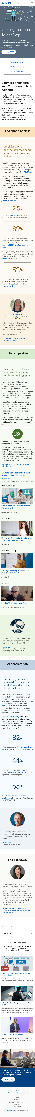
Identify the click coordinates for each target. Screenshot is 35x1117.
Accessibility (17, 1106)
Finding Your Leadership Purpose (15, 603)
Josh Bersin (7, 842)
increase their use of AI (18, 772)
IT (14, 258)
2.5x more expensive (11, 215)
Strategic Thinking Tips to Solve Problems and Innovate (15, 572)
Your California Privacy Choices (17, 1102)
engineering (6, 258)
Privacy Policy (17, 1101)
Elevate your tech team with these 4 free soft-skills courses (16, 475)
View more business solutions (17, 1093)
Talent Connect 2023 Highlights (12, 1034)
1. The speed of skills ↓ (18, 62)
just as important (8, 201)
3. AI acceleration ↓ (17, 71)
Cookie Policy (17, 1099)
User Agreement (17, 1104)
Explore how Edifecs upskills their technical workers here (14, 339)
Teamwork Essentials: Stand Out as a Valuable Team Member (16, 539)
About (17, 1097)
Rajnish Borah (7, 647)
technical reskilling (8, 286)
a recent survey (12, 717)
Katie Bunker (17, 314)
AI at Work (28, 172)
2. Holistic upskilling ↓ (17, 67)
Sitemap (17, 1108)
